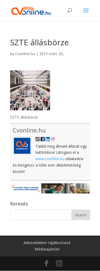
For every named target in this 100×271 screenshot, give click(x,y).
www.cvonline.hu (49, 158)
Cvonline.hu (25, 53)
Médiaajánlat (47, 249)
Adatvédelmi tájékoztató (47, 242)
